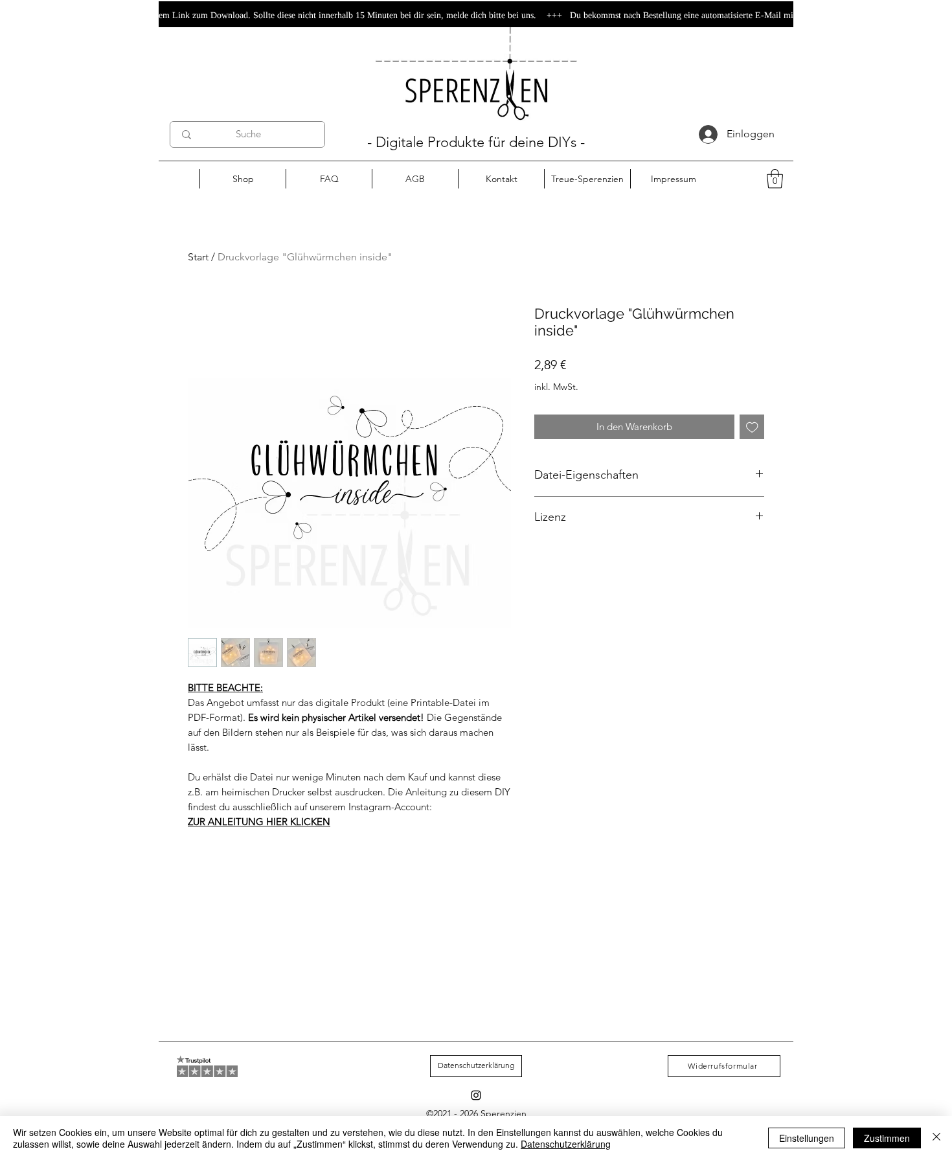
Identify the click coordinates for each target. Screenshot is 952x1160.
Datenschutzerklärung (566, 1143)
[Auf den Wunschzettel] (752, 427)
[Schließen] (936, 1138)
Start (198, 257)
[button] (775, 178)
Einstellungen (806, 1138)
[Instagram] (476, 1095)
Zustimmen (887, 1138)
